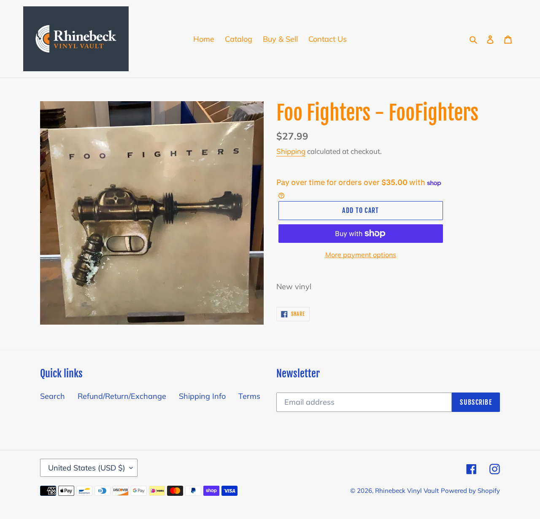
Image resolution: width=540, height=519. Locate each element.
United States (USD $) (86, 468)
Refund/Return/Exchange (122, 396)
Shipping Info (202, 396)
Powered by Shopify (470, 491)
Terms (249, 396)
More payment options (360, 254)
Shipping (290, 151)
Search (52, 396)
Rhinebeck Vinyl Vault (407, 491)
